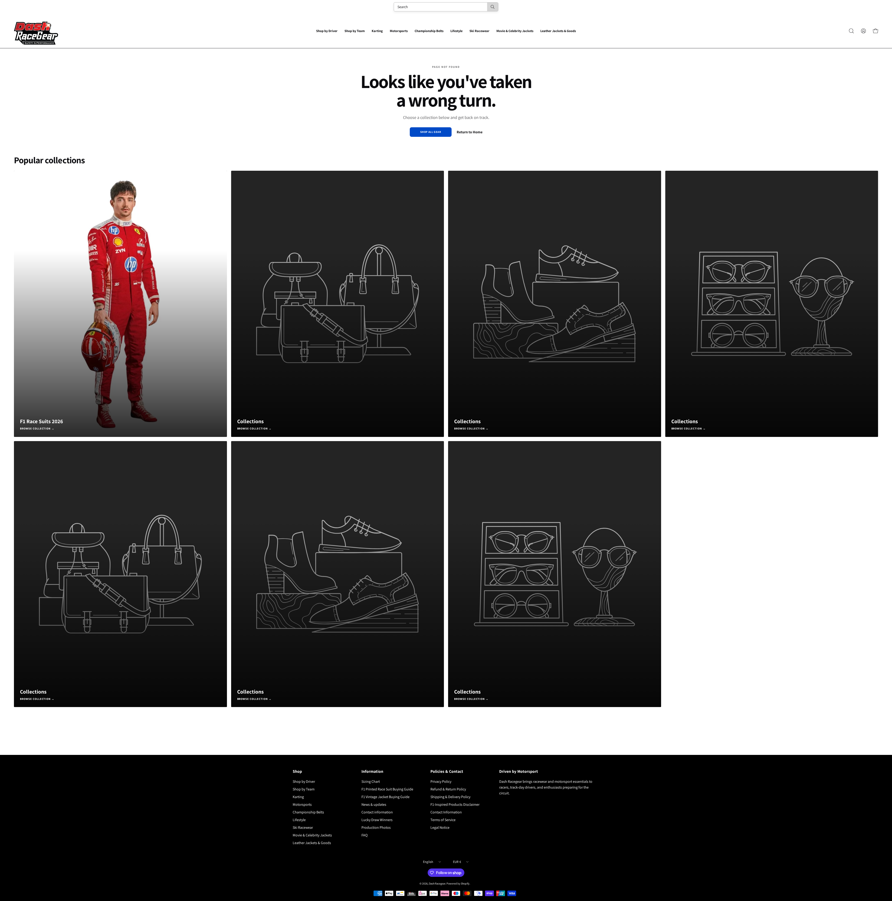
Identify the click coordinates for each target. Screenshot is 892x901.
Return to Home (469, 132)
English (428, 862)
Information (372, 771)
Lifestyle (299, 819)
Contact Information (446, 812)
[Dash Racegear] (36, 31)
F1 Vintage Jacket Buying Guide (385, 796)
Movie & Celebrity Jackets (312, 835)
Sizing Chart (370, 781)
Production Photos (376, 827)
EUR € (457, 862)
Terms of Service (443, 819)
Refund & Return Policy (448, 789)
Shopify (465, 883)
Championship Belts (308, 812)
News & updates (373, 804)
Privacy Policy (440, 781)
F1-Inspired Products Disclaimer (454, 804)
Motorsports (302, 804)
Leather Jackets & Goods (312, 842)
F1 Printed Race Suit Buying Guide (387, 789)
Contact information (377, 812)
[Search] (492, 7)
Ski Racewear (303, 827)
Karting (298, 796)
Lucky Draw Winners (377, 819)
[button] (327, 31)
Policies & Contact (446, 771)
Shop (297, 771)
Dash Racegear (437, 883)
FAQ (364, 835)
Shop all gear (430, 132)
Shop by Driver (304, 781)
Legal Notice (439, 827)
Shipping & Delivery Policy (450, 796)
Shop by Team (304, 789)
